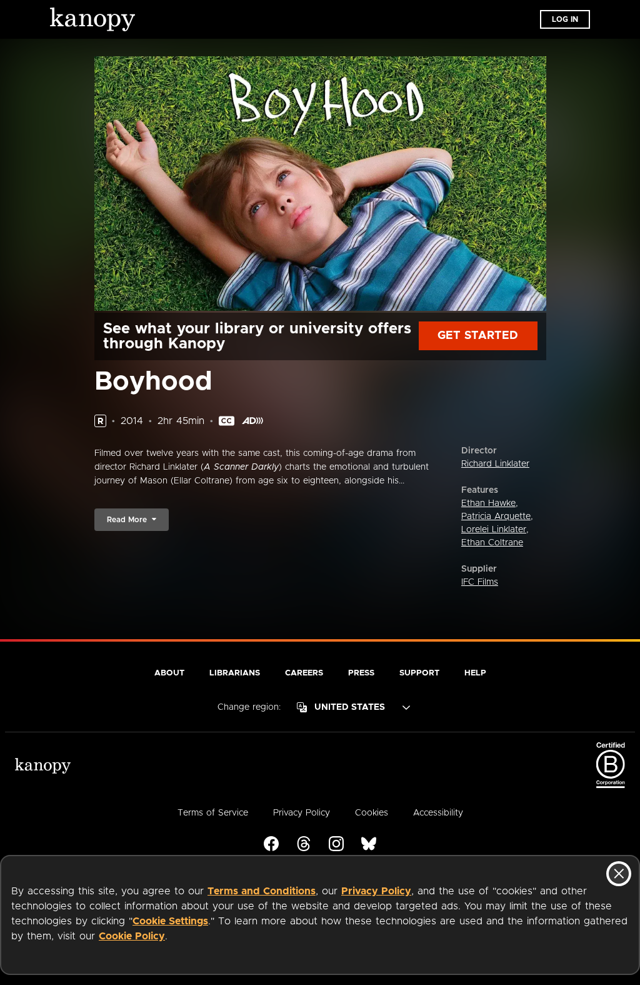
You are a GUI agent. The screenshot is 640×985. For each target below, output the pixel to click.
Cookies (371, 813)
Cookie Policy (132, 936)
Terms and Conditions (262, 891)
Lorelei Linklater (493, 529)
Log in (565, 19)
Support (419, 673)
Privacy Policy (376, 891)
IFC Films (479, 582)
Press (361, 673)
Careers (304, 673)
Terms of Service (213, 813)
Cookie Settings (170, 921)
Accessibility (438, 813)
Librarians (234, 673)
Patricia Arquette (496, 516)
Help (475, 673)
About (169, 673)
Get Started (478, 335)
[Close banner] (619, 874)
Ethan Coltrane (492, 542)
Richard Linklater (495, 464)
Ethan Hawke (488, 503)
